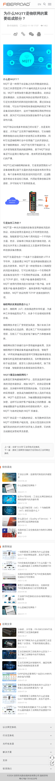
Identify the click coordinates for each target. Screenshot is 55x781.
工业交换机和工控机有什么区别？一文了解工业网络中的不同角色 (34, 653)
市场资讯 (14, 25)
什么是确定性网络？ (27, 485)
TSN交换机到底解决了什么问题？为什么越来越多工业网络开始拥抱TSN (34, 564)
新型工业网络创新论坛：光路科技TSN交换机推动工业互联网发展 (33, 586)
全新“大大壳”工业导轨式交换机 (25, 447)
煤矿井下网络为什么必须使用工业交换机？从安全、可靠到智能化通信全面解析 (34, 642)
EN (39, 4)
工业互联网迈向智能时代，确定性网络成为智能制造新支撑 (34, 664)
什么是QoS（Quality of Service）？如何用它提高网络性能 (34, 520)
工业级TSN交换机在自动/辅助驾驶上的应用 (35, 598)
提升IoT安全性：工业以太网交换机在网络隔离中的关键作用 (35, 498)
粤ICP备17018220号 (28, 778)
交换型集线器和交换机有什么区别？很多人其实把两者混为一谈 (34, 686)
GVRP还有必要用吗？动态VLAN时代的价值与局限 (35, 675)
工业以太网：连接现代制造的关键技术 (34, 476)
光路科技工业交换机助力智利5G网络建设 (35, 531)
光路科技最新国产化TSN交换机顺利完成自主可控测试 (34, 575)
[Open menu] (49, 4)
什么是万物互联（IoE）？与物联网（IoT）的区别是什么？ (34, 509)
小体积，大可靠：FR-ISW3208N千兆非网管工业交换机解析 (35, 631)
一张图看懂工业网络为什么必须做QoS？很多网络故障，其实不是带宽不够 (34, 553)
